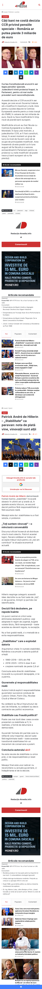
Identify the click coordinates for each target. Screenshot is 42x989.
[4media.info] (21, 4)
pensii (4, 213)
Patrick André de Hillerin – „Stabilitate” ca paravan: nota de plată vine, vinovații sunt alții (27, 343)
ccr (14, 210)
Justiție (16, 12)
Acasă (5, 12)
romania (17, 213)
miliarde (31, 210)
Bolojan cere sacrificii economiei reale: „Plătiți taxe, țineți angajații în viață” (26, 365)
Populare (18, 334)
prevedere (10, 213)
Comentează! (21, 244)
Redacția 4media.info (10, 42)
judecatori (20, 210)
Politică (11, 12)
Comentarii (32, 334)
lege (26, 210)
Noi (6, 334)
